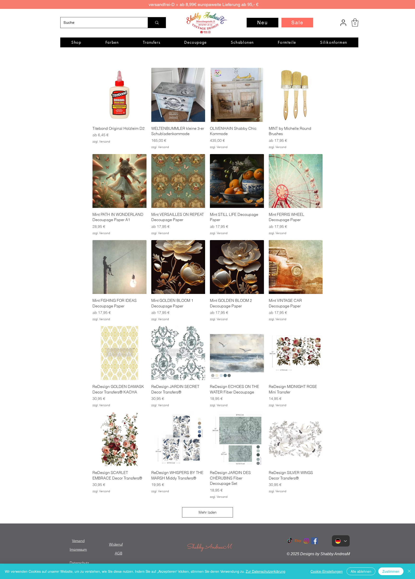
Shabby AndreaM (209, 547)
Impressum (78, 549)
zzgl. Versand (101, 141)
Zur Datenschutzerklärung (265, 571)
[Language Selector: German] (341, 541)
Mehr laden (207, 512)
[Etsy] (298, 540)
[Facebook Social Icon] (314, 540)
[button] (355, 22)
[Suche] (157, 22)
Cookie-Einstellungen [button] (327, 571)
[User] (343, 22)
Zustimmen (390, 571)
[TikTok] (290, 540)
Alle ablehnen (361, 571)
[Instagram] (306, 540)
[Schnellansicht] (119, 95)
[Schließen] (409, 571)
